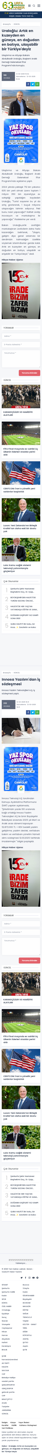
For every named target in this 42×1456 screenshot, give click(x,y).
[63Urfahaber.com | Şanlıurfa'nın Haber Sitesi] (13, 5)
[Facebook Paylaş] (28, 84)
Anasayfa (7, 24)
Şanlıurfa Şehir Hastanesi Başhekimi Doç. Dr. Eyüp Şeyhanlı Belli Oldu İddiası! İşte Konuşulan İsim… (21, 15)
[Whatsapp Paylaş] (37, 84)
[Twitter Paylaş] (33, 84)
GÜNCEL (17, 24)
